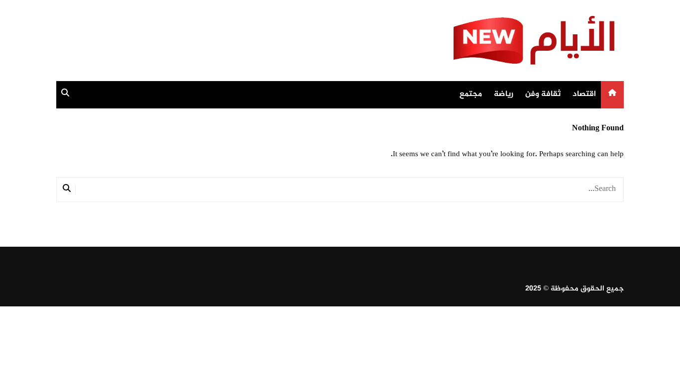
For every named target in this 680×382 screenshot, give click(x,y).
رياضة (503, 94)
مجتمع (470, 94)
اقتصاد (584, 94)
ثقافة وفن (543, 94)
